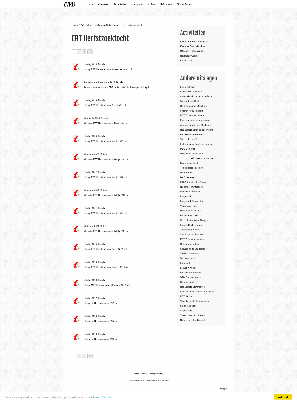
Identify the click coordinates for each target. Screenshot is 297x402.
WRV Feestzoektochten (191, 277)
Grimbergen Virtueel (190, 243)
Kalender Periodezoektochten (194, 41)
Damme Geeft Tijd (189, 281)
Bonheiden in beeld (189, 215)
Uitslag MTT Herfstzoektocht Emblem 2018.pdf (107, 285)
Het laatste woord (188, 55)
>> (90, 52)
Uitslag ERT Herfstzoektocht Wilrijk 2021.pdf (105, 213)
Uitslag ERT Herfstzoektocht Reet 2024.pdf (105, 105)
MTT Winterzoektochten (192, 115)
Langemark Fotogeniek (191, 201)
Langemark (185, 196)
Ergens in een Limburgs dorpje (195, 120)
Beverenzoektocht (189, 162)
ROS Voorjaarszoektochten (193, 105)
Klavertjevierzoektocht (191, 91)
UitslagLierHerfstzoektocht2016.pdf (101, 321)
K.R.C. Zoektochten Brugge (193, 182)
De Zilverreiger (187, 177)
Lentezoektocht (187, 86)
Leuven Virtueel (188, 267)
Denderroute (186, 172)
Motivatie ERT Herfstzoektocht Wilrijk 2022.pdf (106, 195)
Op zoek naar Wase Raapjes (194, 220)
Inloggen (223, 388)
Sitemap (144, 373)
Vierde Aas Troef (188, 205)
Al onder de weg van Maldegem (195, 124)
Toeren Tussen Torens (191, 139)
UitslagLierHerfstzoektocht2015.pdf (101, 338)
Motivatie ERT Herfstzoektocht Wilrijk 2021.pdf (106, 231)
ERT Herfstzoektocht (191, 134)
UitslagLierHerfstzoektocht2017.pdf (101, 303)
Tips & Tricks (184, 4)
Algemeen (103, 4)
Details (101, 64)
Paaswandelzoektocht (191, 272)
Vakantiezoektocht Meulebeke (194, 300)
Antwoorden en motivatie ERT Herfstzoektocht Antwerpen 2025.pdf (116, 87)
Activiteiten (120, 4)
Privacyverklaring (156, 373)
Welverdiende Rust (189, 101)
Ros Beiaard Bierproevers (192, 286)
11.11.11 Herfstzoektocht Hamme (196, 158)
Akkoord (283, 397)
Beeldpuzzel (186, 60)
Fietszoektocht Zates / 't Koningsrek (197, 291)
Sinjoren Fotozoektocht (191, 110)
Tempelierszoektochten (191, 167)
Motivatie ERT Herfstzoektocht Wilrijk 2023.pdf (106, 159)
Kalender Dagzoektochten (193, 46)
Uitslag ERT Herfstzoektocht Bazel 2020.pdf (105, 249)
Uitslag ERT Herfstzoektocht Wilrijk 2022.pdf (105, 177)
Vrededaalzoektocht (190, 253)
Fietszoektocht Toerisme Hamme (196, 143)
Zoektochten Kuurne (190, 229)
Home (89, 4)
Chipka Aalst (186, 310)
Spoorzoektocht (188, 258)
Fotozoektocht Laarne (191, 224)
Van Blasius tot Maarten (191, 234)
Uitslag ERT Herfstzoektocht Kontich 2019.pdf (106, 267)
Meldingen (166, 4)
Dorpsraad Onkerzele (190, 210)
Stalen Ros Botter (188, 305)
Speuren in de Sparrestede (193, 248)
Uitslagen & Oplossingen (106, 24)
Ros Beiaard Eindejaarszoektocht (196, 129)
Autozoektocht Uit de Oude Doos (196, 96)
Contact (136, 373)
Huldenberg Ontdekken (191, 186)
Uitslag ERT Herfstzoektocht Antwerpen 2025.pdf (108, 69)
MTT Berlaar (186, 296)
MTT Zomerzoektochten (192, 239)
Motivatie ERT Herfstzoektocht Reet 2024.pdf (106, 123)
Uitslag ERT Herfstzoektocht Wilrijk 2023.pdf (105, 141)
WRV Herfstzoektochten (191, 153)
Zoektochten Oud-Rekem (192, 315)
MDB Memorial (187, 148)
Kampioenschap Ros (143, 4)
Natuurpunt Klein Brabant (192, 320)
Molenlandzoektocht (190, 191)
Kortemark (185, 262)
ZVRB (69, 4)
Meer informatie (102, 397)
